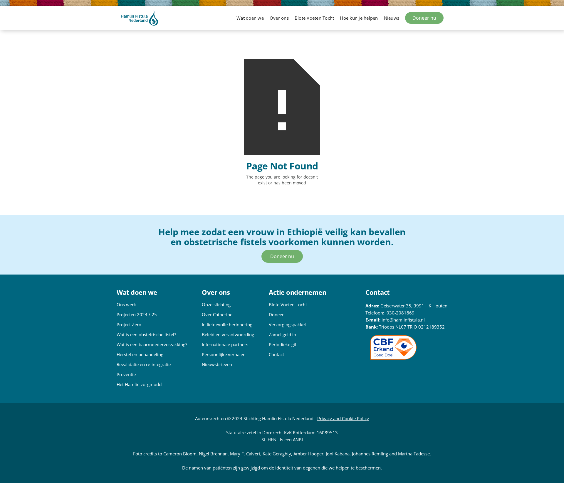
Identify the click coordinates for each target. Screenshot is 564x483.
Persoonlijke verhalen (224, 354)
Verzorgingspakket (287, 324)
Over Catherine (217, 314)
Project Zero (129, 324)
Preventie (126, 374)
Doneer (276, 314)
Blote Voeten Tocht (288, 304)
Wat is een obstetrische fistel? (146, 334)
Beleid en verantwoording (228, 334)
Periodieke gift (283, 344)
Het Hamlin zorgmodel (139, 384)
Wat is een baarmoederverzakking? (152, 344)
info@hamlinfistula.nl (403, 320)
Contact (276, 354)
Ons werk (126, 304)
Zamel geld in (282, 334)
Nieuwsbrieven (217, 364)
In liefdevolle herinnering (227, 324)
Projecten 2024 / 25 (137, 314)
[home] (139, 18)
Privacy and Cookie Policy (343, 418)
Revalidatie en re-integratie (144, 364)
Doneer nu (424, 18)
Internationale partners (225, 344)
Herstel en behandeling (140, 354)
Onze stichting (216, 304)
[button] (250, 18)
